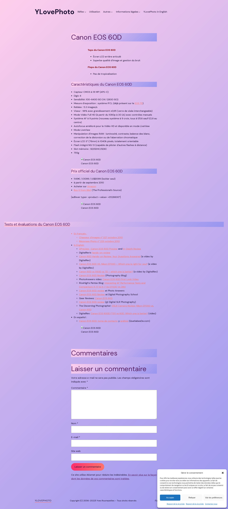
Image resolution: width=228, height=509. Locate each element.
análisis (124, 321)
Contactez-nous (211, 504)
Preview (113, 248)
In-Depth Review (132, 248)
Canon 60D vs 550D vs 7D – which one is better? (106, 271)
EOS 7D (139, 103)
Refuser (192, 497)
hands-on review (101, 252)
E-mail (75, 437)
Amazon (91, 186)
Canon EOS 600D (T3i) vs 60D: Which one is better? (119, 313)
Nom (74, 423)
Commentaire (79, 387)
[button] (222, 473)
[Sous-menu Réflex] (85, 12)
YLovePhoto (43, 500)
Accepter (170, 497)
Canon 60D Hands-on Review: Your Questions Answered (110, 256)
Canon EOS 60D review (91, 290)
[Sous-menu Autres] (112, 12)
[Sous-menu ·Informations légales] (139, 12)
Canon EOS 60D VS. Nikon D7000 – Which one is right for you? (113, 264)
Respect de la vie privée (176, 504)
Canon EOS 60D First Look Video (121, 279)
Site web (75, 451)
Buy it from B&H (82, 190)
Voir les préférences (213, 497)
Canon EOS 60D (104, 298)
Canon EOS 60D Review (92, 275)
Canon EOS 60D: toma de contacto (98, 321)
